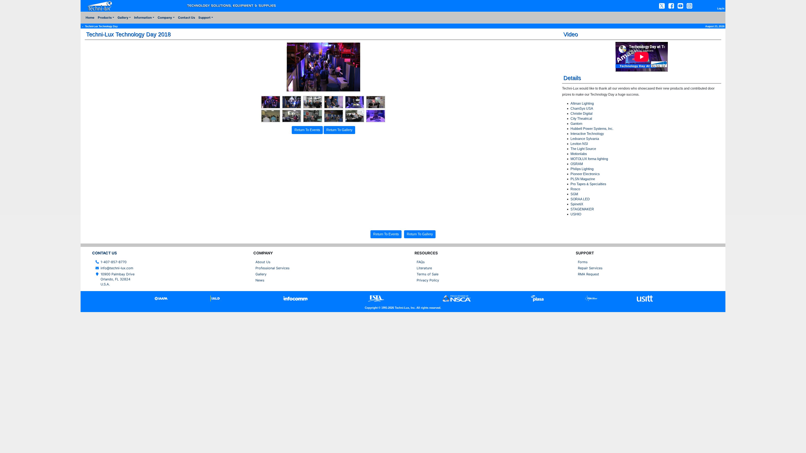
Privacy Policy (428, 280)
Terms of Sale (427, 274)
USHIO (575, 214)
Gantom (576, 123)
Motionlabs (578, 154)
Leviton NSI (579, 144)
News (259, 280)
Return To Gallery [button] (339, 130)
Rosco (575, 189)
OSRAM (576, 164)
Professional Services (272, 268)
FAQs (421, 262)
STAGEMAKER (582, 209)
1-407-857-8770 (114, 262)
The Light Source (583, 149)
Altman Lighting (582, 103)
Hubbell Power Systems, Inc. (591, 128)
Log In (720, 8)
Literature (424, 268)
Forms (582, 262)
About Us (262, 262)
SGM (574, 194)
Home (90, 18)
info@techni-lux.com (117, 268)
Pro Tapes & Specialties (588, 184)
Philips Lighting (582, 169)
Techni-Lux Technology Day (101, 26)
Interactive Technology (587, 133)
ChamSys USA (581, 108)
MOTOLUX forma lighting (589, 159)
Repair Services (590, 268)
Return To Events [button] (307, 130)
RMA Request (588, 274)
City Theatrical (581, 118)
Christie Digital (581, 113)
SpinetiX (576, 204)
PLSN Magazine (582, 179)
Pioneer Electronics (585, 174)
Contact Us (186, 18)
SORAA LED (580, 199)
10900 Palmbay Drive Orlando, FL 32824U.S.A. (118, 279)
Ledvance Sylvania (584, 139)
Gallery (261, 274)
